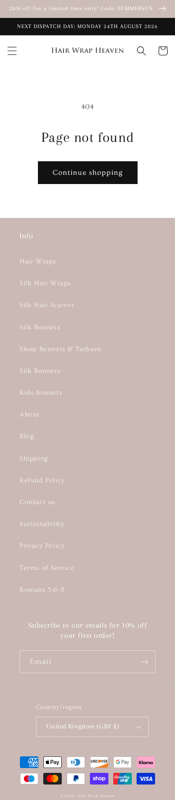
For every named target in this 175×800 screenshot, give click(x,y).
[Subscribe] (144, 661)
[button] (12, 51)
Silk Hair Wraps (45, 283)
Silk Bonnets (39, 327)
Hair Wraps (37, 261)
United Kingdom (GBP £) (83, 726)
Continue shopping (87, 173)
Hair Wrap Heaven (96, 796)
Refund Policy (42, 480)
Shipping (33, 458)
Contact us (37, 502)
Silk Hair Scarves (46, 305)
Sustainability (41, 524)
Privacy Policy (42, 546)
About (29, 414)
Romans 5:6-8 (42, 590)
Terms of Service (46, 568)
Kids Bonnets (40, 393)
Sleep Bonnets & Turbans (60, 349)
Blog (26, 436)
